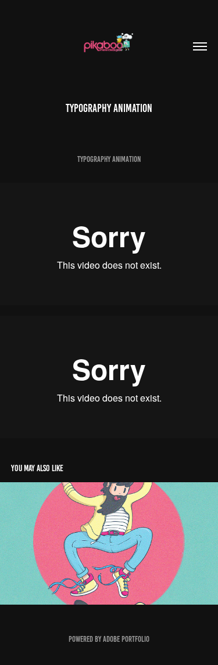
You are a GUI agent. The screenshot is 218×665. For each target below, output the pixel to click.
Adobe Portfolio (126, 639)
